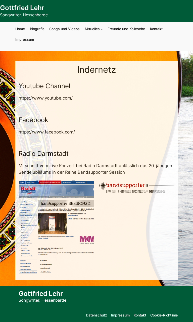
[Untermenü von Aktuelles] (102, 29)
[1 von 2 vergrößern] (87, 186)
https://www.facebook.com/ (47, 131)
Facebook (33, 120)
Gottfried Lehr (22, 8)
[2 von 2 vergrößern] (167, 186)
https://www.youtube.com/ (46, 98)
